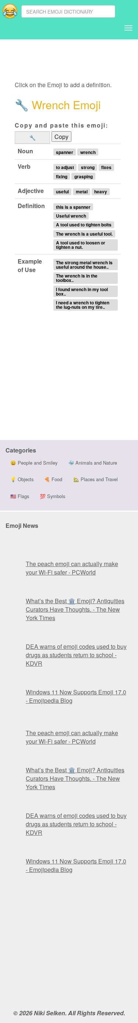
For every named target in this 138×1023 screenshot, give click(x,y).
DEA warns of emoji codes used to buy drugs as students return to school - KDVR (76, 655)
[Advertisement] (73, 60)
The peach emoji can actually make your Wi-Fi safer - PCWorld (72, 567)
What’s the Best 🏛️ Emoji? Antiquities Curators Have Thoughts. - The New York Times (75, 609)
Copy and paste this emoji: (61, 125)
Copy (61, 136)
